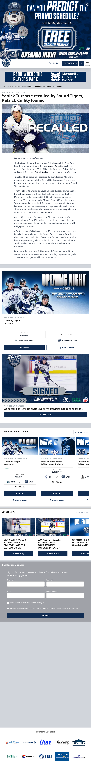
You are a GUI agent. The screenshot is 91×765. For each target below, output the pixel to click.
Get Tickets (72, 63)
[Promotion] (45, 55)
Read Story (46, 414)
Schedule (55, 63)
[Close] (86, 4)
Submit (45, 615)
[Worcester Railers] (6, 63)
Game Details (68, 347)
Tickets (25, 347)
